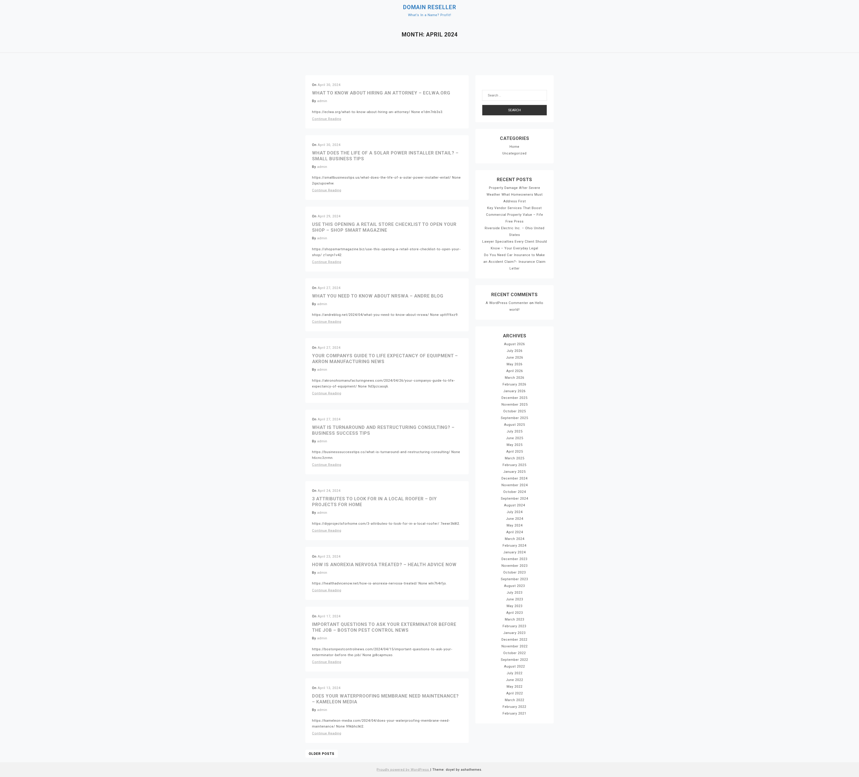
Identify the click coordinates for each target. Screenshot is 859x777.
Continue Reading (326, 119)
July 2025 (515, 431)
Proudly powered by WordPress (403, 770)
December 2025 (514, 398)
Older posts (321, 754)
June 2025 (514, 438)
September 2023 (514, 579)
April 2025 (514, 452)
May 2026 (515, 364)
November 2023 (515, 566)
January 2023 (514, 633)
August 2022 (514, 666)
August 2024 (514, 505)
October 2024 (514, 492)
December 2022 (514, 640)
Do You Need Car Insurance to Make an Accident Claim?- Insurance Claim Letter (514, 261)
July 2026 (515, 351)
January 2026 (514, 391)
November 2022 (515, 646)
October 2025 (514, 411)
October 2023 (514, 572)
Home (514, 147)
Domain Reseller (429, 7)
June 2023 (514, 599)
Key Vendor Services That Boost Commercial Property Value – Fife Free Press (514, 214)
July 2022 (515, 673)
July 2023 (515, 593)
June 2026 (514, 357)
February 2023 (514, 626)
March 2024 (514, 539)
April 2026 (514, 371)
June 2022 (514, 680)
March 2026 (514, 378)
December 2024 (514, 478)
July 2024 (515, 512)
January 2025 (514, 472)
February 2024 (514, 546)
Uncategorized (514, 153)
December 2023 (514, 559)
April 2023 (514, 613)
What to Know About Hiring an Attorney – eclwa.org (381, 93)
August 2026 (514, 344)
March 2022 (514, 700)
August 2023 (514, 586)
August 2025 (514, 425)
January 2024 (514, 552)
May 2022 (515, 687)
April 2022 (514, 693)
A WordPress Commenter (507, 303)
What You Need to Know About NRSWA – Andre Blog (377, 296)
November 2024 (515, 485)
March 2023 (514, 619)
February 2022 (514, 707)
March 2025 (514, 458)
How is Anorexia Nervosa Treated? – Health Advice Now (384, 564)
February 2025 (514, 465)
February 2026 (514, 384)
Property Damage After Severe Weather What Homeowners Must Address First (515, 194)
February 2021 (514, 713)
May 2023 (515, 606)
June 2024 (514, 519)
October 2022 (514, 653)
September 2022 (514, 660)
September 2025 (514, 418)
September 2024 (514, 499)
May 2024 (515, 525)
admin (322, 101)
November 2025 (515, 404)
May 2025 (515, 445)
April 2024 (514, 532)
